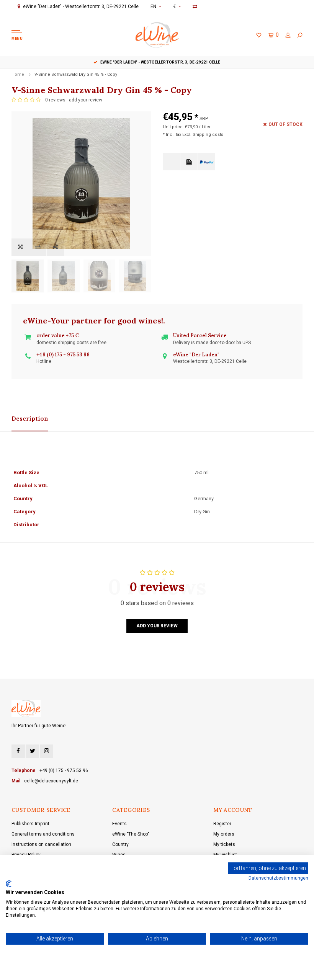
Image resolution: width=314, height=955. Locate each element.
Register (222, 823)
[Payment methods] (171, 161)
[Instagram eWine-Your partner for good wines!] (46, 751)
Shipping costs (208, 134)
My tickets (224, 844)
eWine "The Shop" (130, 834)
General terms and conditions (43, 834)
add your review (85, 100)
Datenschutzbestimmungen (278, 878)
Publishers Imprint (30, 823)
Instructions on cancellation (41, 844)
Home (17, 74)
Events (119, 823)
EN (153, 6)
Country (120, 844)
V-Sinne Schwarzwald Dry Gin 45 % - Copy (75, 74)
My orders (223, 834)
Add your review (156, 626)
